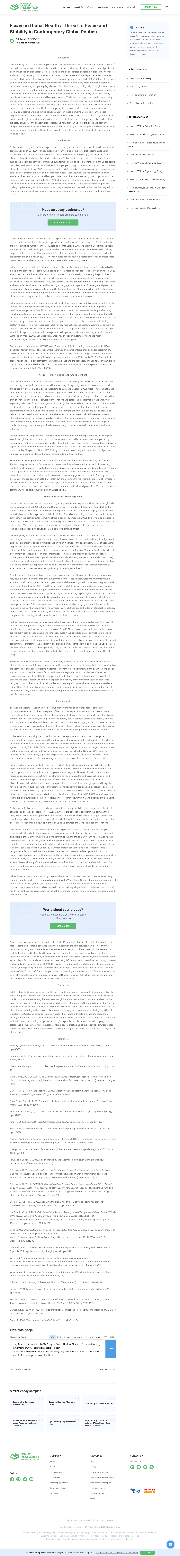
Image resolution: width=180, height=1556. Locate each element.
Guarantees (102, 7)
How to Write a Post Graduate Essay (147, 179)
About (53, 1461)
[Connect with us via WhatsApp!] (132, 1467)
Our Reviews (117, 7)
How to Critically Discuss (142, 154)
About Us (78, 7)
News (52, 1466)
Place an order (63, 222)
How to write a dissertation (143, 94)
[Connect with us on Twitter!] (25, 1479)
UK (166, 7)
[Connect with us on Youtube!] (31, 1479)
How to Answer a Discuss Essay (145, 208)
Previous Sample (22, 1369)
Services (66, 7)
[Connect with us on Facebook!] (12, 1479)
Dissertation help (97, 1493)
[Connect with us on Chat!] (151, 1467)
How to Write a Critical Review (145, 199)
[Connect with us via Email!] (145, 1467)
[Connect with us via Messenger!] (139, 1467)
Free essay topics (138, 86)
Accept (147, 1553)
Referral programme (59, 1482)
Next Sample (105, 1369)
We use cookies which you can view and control (117, 1552)
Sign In (133, 7)
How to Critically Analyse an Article (147, 134)
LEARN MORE (63, 926)
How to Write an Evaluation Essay (146, 163)
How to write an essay (140, 78)
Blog (92, 1461)
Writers (90, 7)
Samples (93, 1498)
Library (93, 1466)
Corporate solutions (58, 1488)
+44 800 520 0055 (138, 1461)
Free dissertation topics (141, 103)
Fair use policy (56, 1472)
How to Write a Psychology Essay (146, 171)
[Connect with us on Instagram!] (18, 1479)
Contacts (54, 1493)
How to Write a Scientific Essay (145, 126)
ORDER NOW (150, 7)
